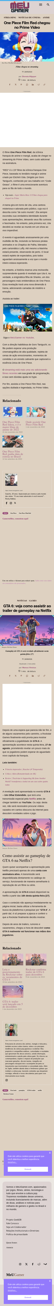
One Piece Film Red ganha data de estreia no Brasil (13, 454)
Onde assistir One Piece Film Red (36, 423)
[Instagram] (11, 502)
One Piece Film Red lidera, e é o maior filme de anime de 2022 (12, 425)
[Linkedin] (32, 84)
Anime (46, 17)
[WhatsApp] (27, 84)
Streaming (10, 17)
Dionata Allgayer (29, 76)
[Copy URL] (44, 84)
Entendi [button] (28, 1297)
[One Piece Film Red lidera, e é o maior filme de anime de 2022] (13, 412)
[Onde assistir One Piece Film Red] (36, 412)
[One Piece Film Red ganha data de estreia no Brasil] (13, 441)
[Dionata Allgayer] (11, 480)
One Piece (13, 513)
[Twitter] (26, 1264)
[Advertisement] (27, 120)
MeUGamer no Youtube (22, 337)
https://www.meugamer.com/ (14, 490)
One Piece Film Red (25, 513)
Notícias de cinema (29, 17)
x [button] (50, 1281)
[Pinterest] (21, 84)
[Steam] (45, 1264)
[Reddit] (38, 1264)
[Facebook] (9, 84)
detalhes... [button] (12, 1290)
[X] (15, 84)
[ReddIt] (38, 84)
